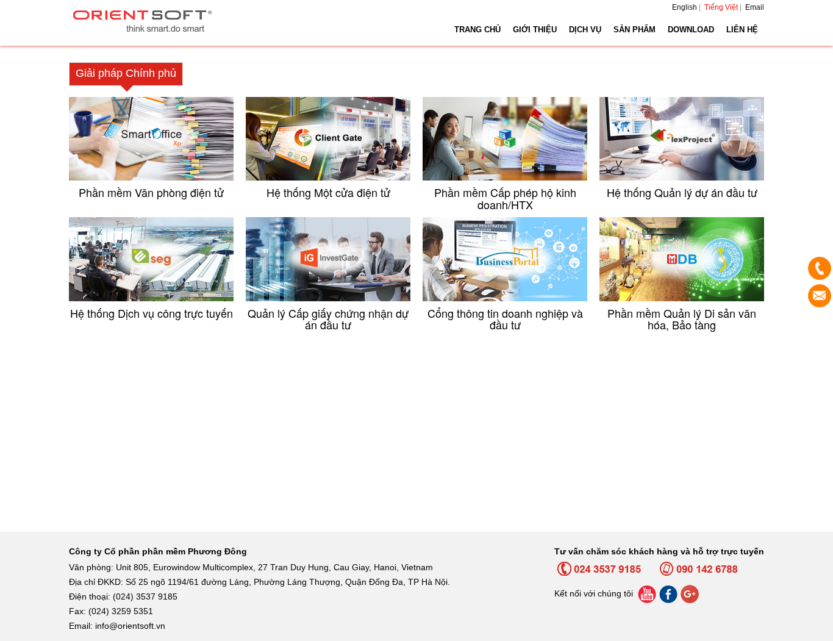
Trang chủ (477, 29)
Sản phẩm (634, 29)
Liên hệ (742, 29)
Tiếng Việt (721, 7)
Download (691, 29)
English (684, 7)
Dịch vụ (585, 29)
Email (754, 7)
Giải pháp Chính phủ (126, 73)
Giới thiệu (535, 29)
